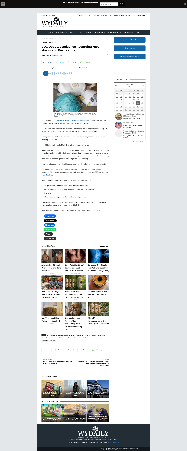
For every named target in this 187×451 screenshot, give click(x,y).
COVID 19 (87, 335)
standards (49, 175)
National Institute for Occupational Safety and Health (64, 169)
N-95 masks (54, 338)
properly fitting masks (49, 131)
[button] (138, 32)
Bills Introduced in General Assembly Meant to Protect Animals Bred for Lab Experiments (93, 363)
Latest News (49, 38)
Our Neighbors (98, 414)
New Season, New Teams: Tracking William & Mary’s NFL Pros (98, 393)
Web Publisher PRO (89, 449)
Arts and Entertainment (52, 416)
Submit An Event (121, 79)
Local (75, 416)
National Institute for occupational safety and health (73, 338)
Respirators (45, 340)
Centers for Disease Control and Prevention (72, 121)
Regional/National (59, 38)
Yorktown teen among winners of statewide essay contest (75, 393)
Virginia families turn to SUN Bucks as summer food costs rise (53, 393)
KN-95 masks (101, 335)
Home (43, 38)
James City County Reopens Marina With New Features (75, 419)
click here (96, 210)
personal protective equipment (97, 338)
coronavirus (79, 335)
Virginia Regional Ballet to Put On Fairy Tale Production (53, 419)
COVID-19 (94, 335)
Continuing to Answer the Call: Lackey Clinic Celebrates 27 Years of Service (98, 418)
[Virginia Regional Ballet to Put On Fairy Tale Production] (52, 413)
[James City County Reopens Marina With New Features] (75, 413)
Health (52, 390)
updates (52, 340)
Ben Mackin (47, 55)
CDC (48, 335)
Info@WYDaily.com (113, 442)
